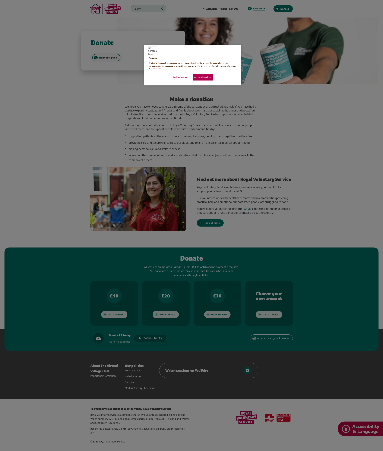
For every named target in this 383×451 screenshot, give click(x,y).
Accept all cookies (202, 77)
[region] (192, 65)
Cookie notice (155, 68)
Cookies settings (180, 77)
